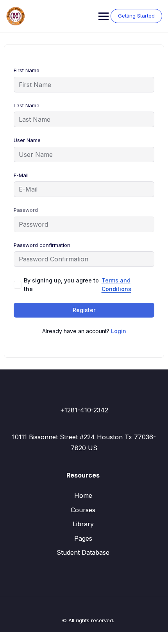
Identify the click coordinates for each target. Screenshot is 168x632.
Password (26, 210)
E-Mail (21, 175)
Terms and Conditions (116, 284)
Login (118, 331)
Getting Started (136, 15)
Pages (83, 538)
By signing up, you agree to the (77, 284)
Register (84, 310)
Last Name (26, 105)
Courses (83, 510)
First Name (26, 70)
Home (83, 495)
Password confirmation (42, 245)
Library (83, 524)
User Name (27, 140)
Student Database (83, 552)
